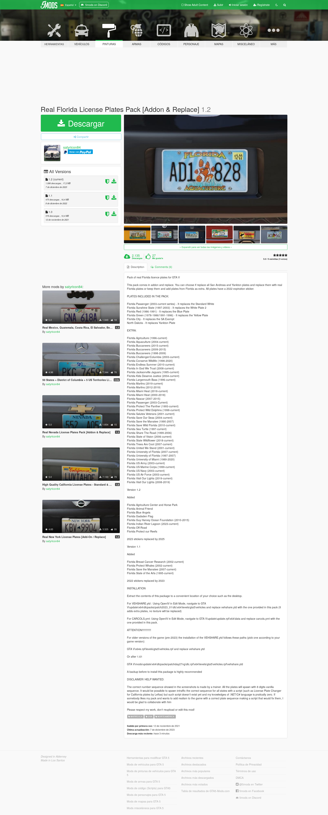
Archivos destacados (193, 764)
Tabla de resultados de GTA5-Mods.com (205, 791)
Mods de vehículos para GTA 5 (145, 764)
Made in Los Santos (53, 760)
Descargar (85, 123)
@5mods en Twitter (251, 784)
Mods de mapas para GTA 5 (144, 801)
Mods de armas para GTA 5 (143, 781)
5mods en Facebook (251, 791)
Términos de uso (246, 771)
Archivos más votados (194, 784)
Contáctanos (243, 758)
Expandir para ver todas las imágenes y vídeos (205, 247)
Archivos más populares (195, 771)
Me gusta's (157, 258)
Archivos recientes (192, 758)
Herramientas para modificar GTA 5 (148, 758)
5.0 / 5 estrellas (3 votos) (275, 259)
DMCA (240, 778)
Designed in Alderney (53, 756)
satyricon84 (72, 147)
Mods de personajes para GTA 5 (146, 795)
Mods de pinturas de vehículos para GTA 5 (151, 773)
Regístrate (263, 5)
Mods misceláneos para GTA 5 (145, 808)
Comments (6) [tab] (162, 267)
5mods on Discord (250, 797)
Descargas (137, 258)
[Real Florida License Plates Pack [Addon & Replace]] (206, 169)
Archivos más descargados (197, 778)
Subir (219, 5)
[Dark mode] (277, 4)
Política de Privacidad (249, 764)
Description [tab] (136, 267)
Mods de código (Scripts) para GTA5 (148, 788)
